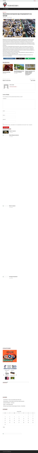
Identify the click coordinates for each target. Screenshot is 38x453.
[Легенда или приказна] (6, 276)
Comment (5, 98)
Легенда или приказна (13, 276)
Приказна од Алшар (6, 72)
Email (4, 115)
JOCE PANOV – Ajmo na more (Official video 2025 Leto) (12, 399)
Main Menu (6, 8)
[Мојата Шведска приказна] (6, 135)
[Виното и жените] (6, 205)
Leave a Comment (9, 17)
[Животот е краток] (6, 131)
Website (4, 119)
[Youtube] (34, 0)
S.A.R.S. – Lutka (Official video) (8, 404)
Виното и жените (12, 205)
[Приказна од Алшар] (8, 71)
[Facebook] (33, 0)
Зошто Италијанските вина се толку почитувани (19, 72)
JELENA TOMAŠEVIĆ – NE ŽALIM (8, 402)
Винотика (9, 451)
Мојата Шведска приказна (14, 135)
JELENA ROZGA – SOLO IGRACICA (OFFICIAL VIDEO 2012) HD (13, 401)
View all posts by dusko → (13, 86)
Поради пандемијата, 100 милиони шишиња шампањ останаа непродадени (30, 73)
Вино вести (4, 12)
